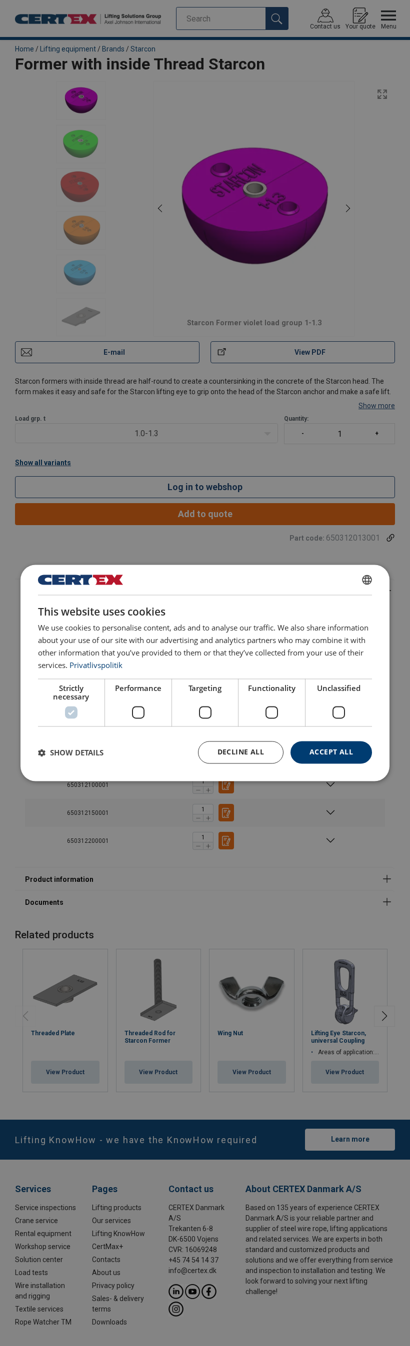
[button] (71, 752)
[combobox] (367, 580)
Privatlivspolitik (96, 665)
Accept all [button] (331, 752)
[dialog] (205, 673)
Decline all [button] (241, 752)
